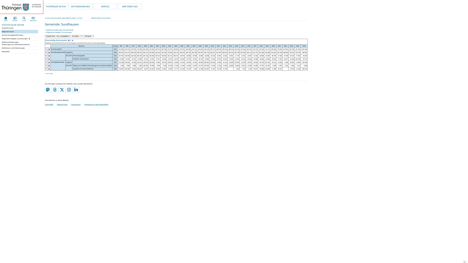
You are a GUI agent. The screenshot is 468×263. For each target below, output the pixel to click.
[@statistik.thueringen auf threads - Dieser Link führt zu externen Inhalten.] (55, 90)
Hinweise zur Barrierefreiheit (96, 104)
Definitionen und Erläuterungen (13, 48)
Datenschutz (62, 104)
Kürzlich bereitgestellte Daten (12, 35)
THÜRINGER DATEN (55, 6)
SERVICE (101, 6)
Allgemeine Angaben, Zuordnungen (14, 39)
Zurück (47, 18)
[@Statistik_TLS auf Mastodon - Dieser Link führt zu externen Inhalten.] (48, 90)
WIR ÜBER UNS (128, 6)
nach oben (49, 73)
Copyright (49, 104)
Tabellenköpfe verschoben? (101, 18)
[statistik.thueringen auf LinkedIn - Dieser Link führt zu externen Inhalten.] (76, 90)
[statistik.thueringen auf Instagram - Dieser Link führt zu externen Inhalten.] (69, 90)
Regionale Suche (7, 31)
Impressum (76, 104)
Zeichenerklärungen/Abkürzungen (63, 18)
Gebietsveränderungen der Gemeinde (59, 30)
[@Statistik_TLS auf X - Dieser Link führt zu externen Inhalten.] (62, 90)
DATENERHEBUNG (79, 6)
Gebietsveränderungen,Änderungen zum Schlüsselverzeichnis (15, 43)
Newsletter (5, 51)
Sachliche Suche (7, 28)
